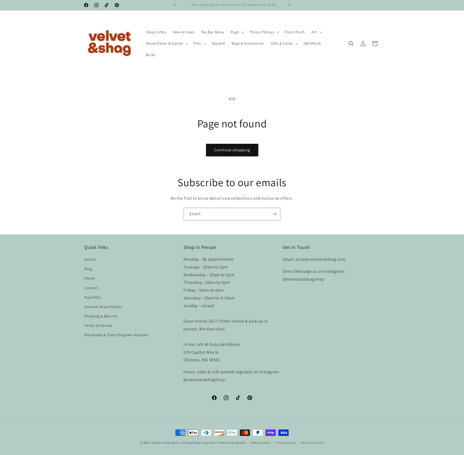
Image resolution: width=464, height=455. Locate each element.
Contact (91, 287)
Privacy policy (286, 443)
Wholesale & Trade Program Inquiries (116, 334)
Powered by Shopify (232, 443)
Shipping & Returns (101, 316)
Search (90, 259)
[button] (236, 32)
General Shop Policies (103, 306)
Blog (88, 268)
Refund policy (260, 443)
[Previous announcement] (175, 5)
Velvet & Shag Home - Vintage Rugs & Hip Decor (184, 443)
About (89, 278)
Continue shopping (232, 149)
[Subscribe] (274, 214)
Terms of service (312, 443)
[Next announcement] (289, 5)
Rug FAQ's (92, 297)
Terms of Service (98, 325)
